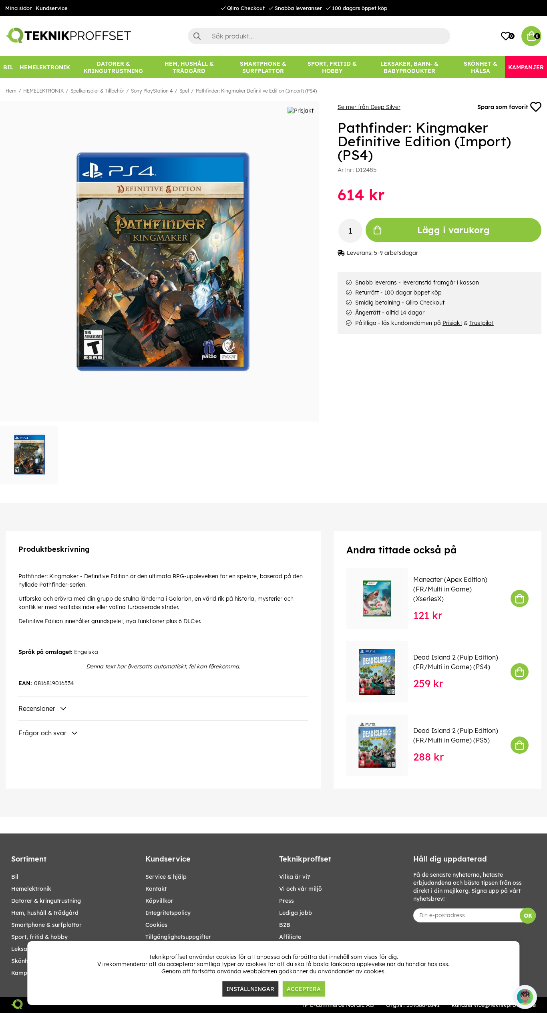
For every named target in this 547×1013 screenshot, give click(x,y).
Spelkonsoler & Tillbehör (97, 91)
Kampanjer (26, 973)
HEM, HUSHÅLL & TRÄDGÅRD (44, 912)
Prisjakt (452, 323)
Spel (184, 91)
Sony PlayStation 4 (152, 91)
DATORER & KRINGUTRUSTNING (46, 900)
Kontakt (156, 888)
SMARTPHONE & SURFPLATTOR (46, 924)
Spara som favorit (502, 107)
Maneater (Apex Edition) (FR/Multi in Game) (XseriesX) (450, 589)
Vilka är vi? (294, 876)
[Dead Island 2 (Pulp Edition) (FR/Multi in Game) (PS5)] (382, 745)
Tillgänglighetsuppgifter (178, 936)
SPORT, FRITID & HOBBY (39, 936)
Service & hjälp (166, 876)
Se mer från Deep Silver (369, 107)
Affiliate (290, 936)
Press (286, 900)
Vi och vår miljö (300, 888)
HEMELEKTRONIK (43, 91)
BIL (14, 876)
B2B (284, 924)
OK (528, 915)
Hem (11, 91)
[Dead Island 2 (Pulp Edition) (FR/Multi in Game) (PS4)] (382, 671)
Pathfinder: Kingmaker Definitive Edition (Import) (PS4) (256, 91)
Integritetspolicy (168, 912)
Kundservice (52, 8)
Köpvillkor (159, 900)
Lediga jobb (295, 912)
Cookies (156, 924)
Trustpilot (481, 323)
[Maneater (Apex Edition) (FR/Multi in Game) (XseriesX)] (382, 598)
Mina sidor (18, 8)
